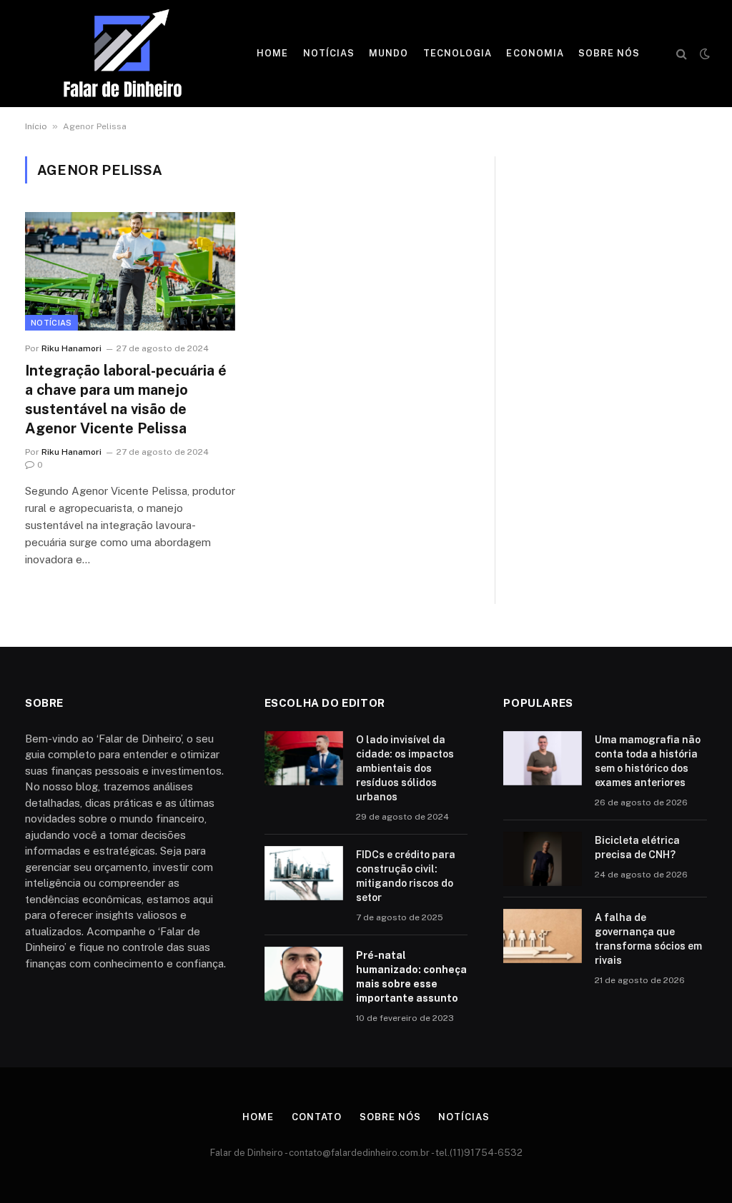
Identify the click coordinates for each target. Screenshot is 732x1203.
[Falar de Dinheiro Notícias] (122, 53)
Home (272, 53)
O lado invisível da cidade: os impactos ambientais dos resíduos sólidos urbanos (405, 768)
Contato (317, 1117)
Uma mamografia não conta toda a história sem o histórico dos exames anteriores (648, 761)
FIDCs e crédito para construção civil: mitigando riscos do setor (405, 876)
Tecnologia (457, 53)
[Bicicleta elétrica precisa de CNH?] (542, 859)
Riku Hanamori (71, 348)
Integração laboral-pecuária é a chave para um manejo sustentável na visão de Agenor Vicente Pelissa (126, 400)
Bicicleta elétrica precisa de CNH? (637, 847)
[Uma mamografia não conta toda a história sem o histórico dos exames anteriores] (542, 758)
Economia (534, 53)
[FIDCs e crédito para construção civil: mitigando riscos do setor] (303, 873)
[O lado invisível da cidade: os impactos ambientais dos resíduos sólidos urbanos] (303, 758)
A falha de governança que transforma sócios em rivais (648, 939)
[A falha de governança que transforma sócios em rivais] (542, 936)
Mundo (388, 53)
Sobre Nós (609, 53)
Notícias (329, 53)
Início (36, 126)
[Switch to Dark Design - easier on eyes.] (703, 53)
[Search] (681, 54)
